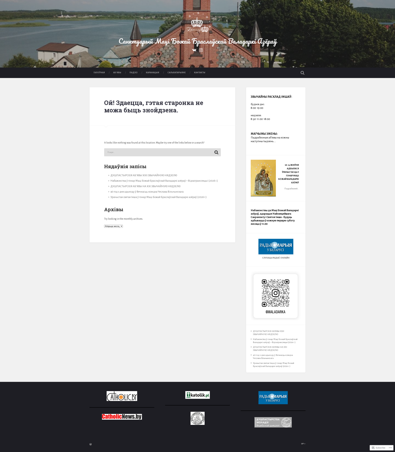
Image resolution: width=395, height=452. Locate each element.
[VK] (194, 49)
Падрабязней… (291, 188)
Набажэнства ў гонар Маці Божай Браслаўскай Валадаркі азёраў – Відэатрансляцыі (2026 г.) (164, 180)
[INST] (200, 49)
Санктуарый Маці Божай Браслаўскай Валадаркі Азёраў (197, 40)
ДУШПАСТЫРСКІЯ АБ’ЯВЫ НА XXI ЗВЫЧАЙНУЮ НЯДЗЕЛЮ (145, 186)
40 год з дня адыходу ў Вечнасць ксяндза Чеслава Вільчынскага (147, 191)
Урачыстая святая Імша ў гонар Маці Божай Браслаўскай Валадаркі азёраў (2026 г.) (158, 197)
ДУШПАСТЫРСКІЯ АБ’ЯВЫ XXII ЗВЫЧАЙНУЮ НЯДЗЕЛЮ (143, 175)
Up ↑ (303, 444)
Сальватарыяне (177, 73)
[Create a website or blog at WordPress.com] (90, 445)
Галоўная (99, 73)
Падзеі (134, 73)
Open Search (302, 73)
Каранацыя (152, 73)
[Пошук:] (162, 152)
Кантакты (199, 73)
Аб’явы (117, 73)
